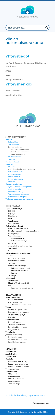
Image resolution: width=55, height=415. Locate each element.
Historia (11, 317)
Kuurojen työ (13, 233)
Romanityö (12, 243)
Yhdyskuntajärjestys (16, 314)
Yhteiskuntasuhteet (16, 324)
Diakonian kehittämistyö (18, 228)
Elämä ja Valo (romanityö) (18, 283)
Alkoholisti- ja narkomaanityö (20, 246)
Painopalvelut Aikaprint (17, 196)
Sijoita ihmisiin (14, 176)
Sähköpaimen (13, 144)
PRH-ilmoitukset (14, 157)
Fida (10, 285)
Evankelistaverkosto (16, 260)
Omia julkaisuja (14, 189)
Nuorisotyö (12, 216)
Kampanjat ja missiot (16, 258)
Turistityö (12, 275)
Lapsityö (11, 213)
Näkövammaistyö (18, 238)
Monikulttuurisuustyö (17, 265)
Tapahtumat (13, 221)
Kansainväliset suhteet (17, 327)
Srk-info (11, 159)
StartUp (11, 181)
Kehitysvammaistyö (19, 241)
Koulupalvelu (13, 223)
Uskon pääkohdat (15, 299)
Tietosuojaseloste (41, 403)
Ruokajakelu (13, 251)
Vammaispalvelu (14, 236)
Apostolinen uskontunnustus (20, 305)
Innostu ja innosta (15, 179)
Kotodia (14, 273)
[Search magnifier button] (46, 27)
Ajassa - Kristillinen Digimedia (20, 186)
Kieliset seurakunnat (19, 270)
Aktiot (10, 256)
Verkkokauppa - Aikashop (18, 194)
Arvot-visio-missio (15, 302)
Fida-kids (11, 211)
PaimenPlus (13, 142)
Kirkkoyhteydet (14, 322)
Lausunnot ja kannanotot (18, 312)
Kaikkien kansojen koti (20, 268)
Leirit (10, 218)
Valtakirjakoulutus (15, 171)
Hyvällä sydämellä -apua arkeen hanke (23, 231)
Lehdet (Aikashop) (15, 191)
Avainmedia (13, 280)
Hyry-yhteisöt (13, 329)
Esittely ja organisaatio (17, 309)
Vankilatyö (12, 248)
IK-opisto (12, 167)
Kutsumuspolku (14, 174)
